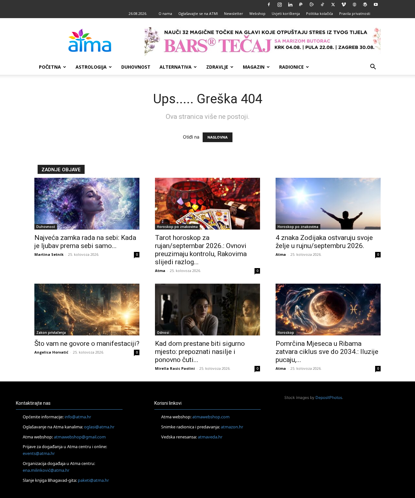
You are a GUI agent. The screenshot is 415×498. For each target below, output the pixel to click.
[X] (333, 4)
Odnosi (163, 332)
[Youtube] (376, 4)
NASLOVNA (218, 137)
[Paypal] (301, 4)
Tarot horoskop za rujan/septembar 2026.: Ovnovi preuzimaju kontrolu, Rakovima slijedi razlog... (201, 250)
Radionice (291, 67)
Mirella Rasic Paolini (175, 368)
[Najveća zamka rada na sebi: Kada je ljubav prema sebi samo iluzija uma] (86, 204)
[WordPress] (365, 4)
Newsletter (233, 13)
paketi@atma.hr (93, 480)
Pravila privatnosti (354, 13)
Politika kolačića (319, 13)
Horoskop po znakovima (177, 226)
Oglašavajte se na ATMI (198, 13)
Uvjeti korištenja (286, 13)
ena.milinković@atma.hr (46, 470)
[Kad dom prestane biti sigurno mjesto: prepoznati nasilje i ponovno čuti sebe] (207, 309)
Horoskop (286, 332)
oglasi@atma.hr (99, 427)
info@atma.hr (78, 417)
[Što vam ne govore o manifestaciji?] (86, 309)
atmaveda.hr (210, 437)
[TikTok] (322, 4)
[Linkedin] (290, 4)
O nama (165, 13)
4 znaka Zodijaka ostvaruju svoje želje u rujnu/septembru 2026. (324, 242)
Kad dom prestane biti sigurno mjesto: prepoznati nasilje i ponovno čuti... (200, 352)
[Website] (354, 4)
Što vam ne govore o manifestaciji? (86, 343)
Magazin (254, 67)
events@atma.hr (39, 453)
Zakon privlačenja (51, 332)
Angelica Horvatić (51, 352)
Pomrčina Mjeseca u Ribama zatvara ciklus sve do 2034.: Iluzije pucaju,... (327, 352)
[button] (373, 67)
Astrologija (91, 67)
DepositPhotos (328, 397)
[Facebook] (269, 4)
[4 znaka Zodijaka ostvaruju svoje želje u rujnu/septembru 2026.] (328, 204)
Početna (50, 67)
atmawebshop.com (211, 417)
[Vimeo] (344, 4)
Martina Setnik (49, 254)
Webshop (257, 13)
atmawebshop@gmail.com (80, 437)
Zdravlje (217, 67)
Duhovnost (135, 67)
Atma (160, 270)
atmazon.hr (232, 427)
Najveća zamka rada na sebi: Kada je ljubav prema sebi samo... (85, 242)
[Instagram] (279, 4)
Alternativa (176, 67)
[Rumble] (311, 4)
